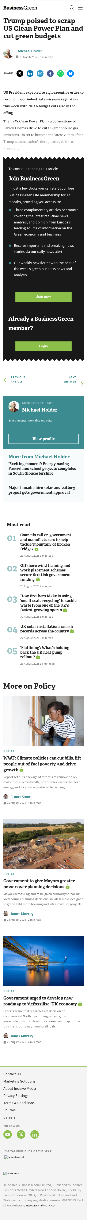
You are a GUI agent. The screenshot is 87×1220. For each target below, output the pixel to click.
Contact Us (12, 1074)
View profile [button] (44, 438)
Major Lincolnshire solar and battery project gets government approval (41, 490)
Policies (9, 1110)
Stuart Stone (21, 797)
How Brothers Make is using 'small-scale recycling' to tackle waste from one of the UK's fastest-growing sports (48, 603)
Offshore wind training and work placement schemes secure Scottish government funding (45, 572)
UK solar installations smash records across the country (46, 629)
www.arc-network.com (41, 1205)
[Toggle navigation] (79, 7)
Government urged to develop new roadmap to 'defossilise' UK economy (40, 1001)
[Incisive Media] (11, 1172)
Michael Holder (30, 51)
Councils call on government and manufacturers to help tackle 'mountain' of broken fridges (45, 542)
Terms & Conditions (19, 1103)
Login (43, 346)
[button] (71, 7)
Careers (9, 1117)
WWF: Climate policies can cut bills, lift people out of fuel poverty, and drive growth (42, 764)
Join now (43, 296)
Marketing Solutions (19, 1081)
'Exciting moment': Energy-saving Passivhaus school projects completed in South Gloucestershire (42, 468)
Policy (9, 751)
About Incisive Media (19, 1088)
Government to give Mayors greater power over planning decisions (39, 884)
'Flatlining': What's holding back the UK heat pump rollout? (44, 652)
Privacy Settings (16, 1095)
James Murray (22, 914)
